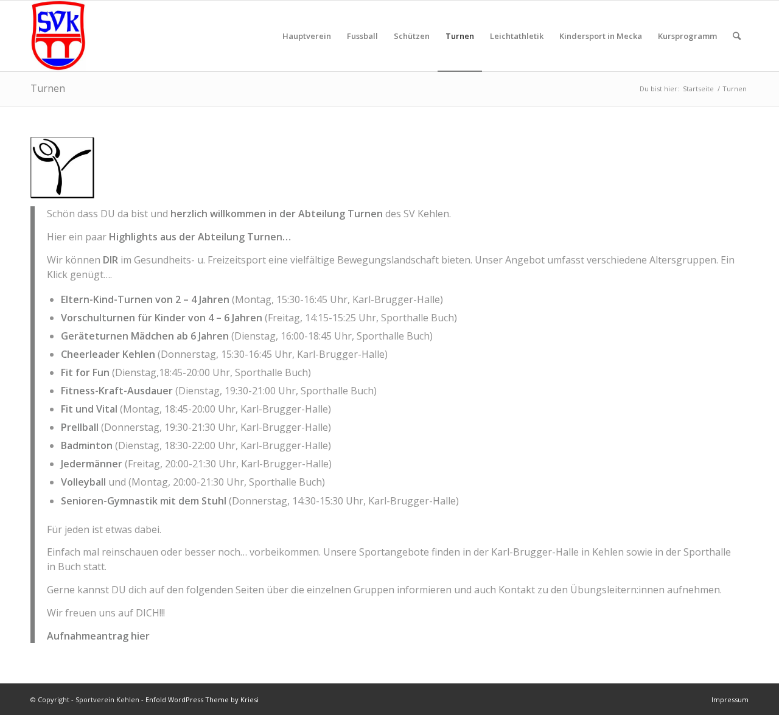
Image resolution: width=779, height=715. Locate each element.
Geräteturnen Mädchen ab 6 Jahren (145, 336)
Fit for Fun (85, 372)
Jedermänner (91, 463)
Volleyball (83, 482)
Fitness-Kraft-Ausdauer (117, 390)
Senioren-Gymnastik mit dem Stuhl (143, 500)
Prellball (80, 427)
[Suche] (737, 36)
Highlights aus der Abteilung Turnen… (200, 236)
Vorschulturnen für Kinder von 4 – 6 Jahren (161, 317)
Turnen (47, 88)
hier (140, 636)
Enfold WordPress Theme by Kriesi (202, 699)
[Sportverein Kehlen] (58, 36)
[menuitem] (306, 36)
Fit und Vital (89, 409)
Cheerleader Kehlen (108, 354)
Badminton (87, 445)
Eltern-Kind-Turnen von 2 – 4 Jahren (145, 299)
